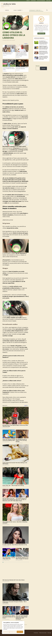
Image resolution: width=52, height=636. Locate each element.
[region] (13, 627)
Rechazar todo (13, 631)
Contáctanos (33, 0)
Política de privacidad (41, 0)
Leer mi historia (41, 33)
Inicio (7, 10)
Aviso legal (48, 0)
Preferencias (6, 631)
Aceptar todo (19, 631)
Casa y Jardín (18, 10)
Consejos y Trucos (34, 10)
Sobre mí (28, 0)
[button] (47, 10)
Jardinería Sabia (9, 4)
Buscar (38, 65)
